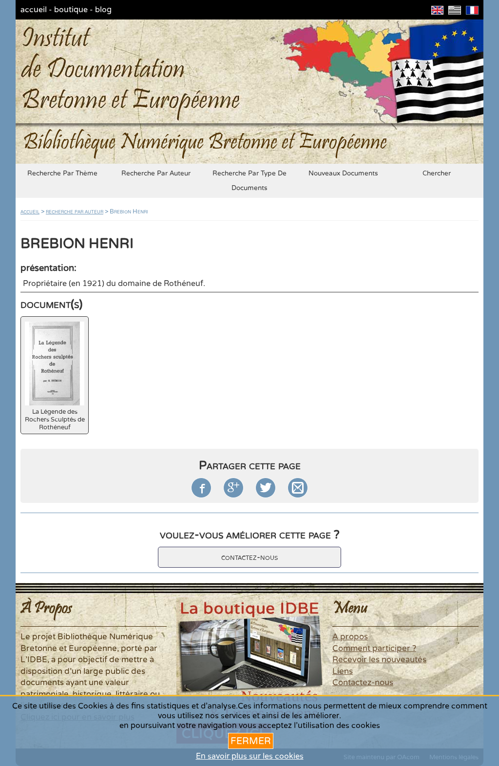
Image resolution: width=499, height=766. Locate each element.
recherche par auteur (156, 173)
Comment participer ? (374, 648)
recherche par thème (62, 173)
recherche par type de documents (249, 181)
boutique (71, 10)
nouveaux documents (343, 173)
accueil (33, 10)
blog (103, 10)
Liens (342, 671)
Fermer (250, 741)
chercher (436, 173)
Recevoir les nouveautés (379, 660)
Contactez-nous (362, 683)
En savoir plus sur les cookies (250, 756)
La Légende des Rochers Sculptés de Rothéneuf (55, 419)
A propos (350, 637)
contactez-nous (249, 557)
